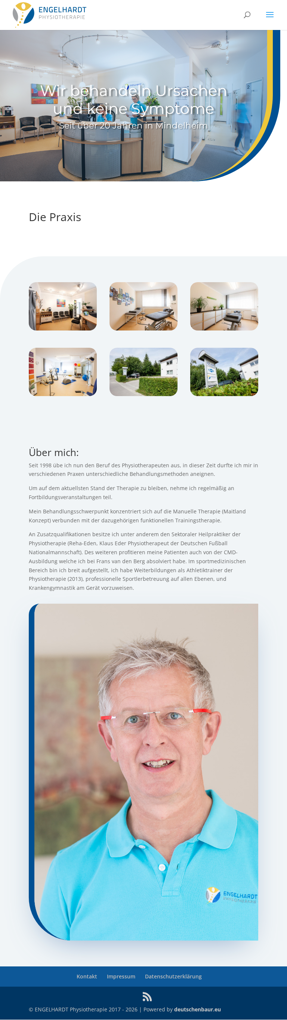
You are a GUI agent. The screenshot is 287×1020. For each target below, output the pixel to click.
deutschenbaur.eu (197, 1009)
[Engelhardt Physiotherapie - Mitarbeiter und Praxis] (63, 328)
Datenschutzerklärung (173, 976)
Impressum (121, 976)
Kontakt (87, 976)
